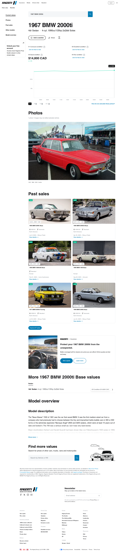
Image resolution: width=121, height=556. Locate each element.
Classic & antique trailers (26, 529)
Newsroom (85, 522)
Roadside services (45, 529)
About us (85, 515)
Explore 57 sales (35, 328)
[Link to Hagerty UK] (27, 549)
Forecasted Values (25, 472)
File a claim (22, 515)
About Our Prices (93, 468)
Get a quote (66, 360)
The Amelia (65, 515)
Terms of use (97, 549)
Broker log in (23, 543)
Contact (85, 525)
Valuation (43, 515)
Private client (23, 534)
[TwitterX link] (24, 495)
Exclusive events (45, 522)
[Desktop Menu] (117, 3)
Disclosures (84, 549)
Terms (84, 538)
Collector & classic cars (26, 524)
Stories (64, 534)
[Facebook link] (21, 495)
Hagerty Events (66, 513)
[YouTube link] (31, 495)
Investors (85, 527)
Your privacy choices (68, 549)
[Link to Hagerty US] (21, 549)
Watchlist (12, 7)
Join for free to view (35, 49)
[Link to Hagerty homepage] (28, 489)
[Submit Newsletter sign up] (99, 495)
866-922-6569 (44, 531)
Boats (21, 531)
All (62, 536)
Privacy (85, 536)
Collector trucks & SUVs (26, 527)
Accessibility (77, 549)
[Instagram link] (28, 495)
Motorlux (64, 522)
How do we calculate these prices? (103, 103)
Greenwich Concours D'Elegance (70, 520)
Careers (85, 520)
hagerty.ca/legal (77, 472)
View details (33, 237)
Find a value (5, 7)
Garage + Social (66, 543)
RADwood (64, 525)
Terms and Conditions (70, 501)
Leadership (86, 518)
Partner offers (44, 518)
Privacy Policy (93, 499)
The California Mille (66, 518)
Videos (63, 531)
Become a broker (24, 540)
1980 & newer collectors (26, 522)
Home (84, 513)
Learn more (79, 360)
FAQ (84, 534)
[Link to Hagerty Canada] (24, 549)
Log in (111, 2)
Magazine (43, 520)
